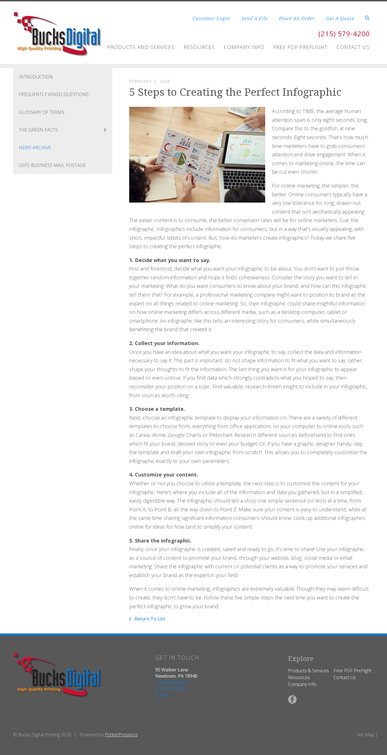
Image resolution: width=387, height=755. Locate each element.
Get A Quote (340, 18)
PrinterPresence (121, 734)
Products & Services (308, 670)
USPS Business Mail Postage (52, 165)
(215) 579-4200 (344, 33)
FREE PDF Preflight (300, 47)
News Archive (35, 147)
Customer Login (211, 18)
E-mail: (162, 695)
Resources (199, 47)
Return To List (149, 619)
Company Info (244, 47)
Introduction (36, 77)
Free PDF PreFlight (352, 670)
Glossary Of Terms (41, 112)
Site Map (365, 734)
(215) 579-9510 (170, 689)
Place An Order (297, 18)
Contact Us (353, 47)
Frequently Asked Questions (54, 94)
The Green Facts (38, 130)
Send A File (254, 18)
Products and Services (141, 47)
